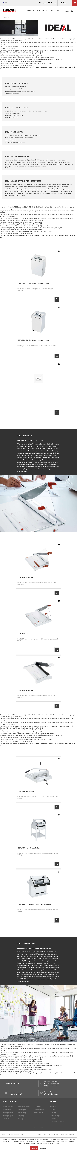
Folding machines (24, 1107)
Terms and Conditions (57, 1122)
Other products (38, 1113)
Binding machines (8, 1113)
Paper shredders (8, 1107)
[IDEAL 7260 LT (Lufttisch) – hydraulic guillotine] (38, 897)
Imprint (45, 1134)
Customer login (55, 1116)
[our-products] (19, 28)
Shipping (53, 1113)
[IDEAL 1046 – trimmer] (38, 570)
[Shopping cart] (74, 3)
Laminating (6, 1119)
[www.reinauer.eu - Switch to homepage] (10, 10)
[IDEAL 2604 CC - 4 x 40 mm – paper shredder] (38, 333)
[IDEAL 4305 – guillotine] (38, 784)
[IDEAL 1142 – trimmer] (38, 683)
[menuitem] (42, 3)
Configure (43, 1148)
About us (53, 1107)
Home (39, 1134)
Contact (52, 1110)
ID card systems (39, 1110)
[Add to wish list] (59, 251)
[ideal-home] (58, 28)
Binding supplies (8, 1116)
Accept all (34, 1148)
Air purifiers (37, 1107)
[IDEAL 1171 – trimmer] (38, 626)
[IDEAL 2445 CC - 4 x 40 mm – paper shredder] (38, 276)
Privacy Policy (54, 1119)
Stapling (21, 1116)
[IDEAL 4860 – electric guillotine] (38, 840)
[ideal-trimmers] (38, 503)
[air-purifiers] (38, 1013)
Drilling (20, 1119)
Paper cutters (7, 1110)
